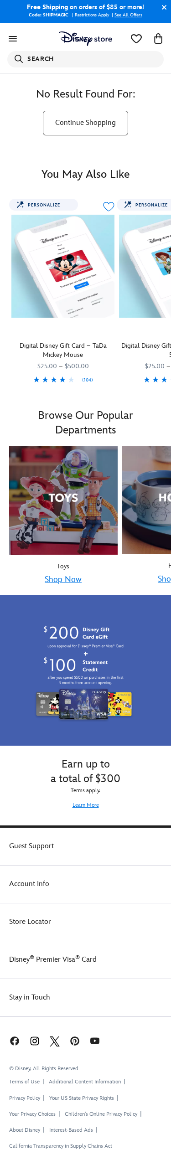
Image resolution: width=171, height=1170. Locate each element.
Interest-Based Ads (71, 1130)
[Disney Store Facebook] (13, 1040)
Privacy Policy (24, 1098)
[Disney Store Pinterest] (74, 1040)
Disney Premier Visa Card (53, 959)
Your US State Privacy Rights (81, 1098)
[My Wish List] (136, 38)
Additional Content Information (85, 1081)
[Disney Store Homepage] (85, 38)
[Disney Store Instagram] (34, 1040)
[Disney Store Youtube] (94, 1040)
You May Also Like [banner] (85, 174)
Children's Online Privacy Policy (101, 1114)
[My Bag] (158, 38)
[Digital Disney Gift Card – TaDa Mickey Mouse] (62, 266)
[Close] (161, 7)
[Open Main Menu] (12, 38)
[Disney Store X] (54, 1040)
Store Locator (30, 921)
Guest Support (31, 846)
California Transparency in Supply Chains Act (60, 1146)
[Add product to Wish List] (108, 206)
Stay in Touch (29, 997)
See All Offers (128, 15)
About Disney (24, 1130)
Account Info (29, 884)
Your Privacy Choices (32, 1114)
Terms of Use (24, 1081)
